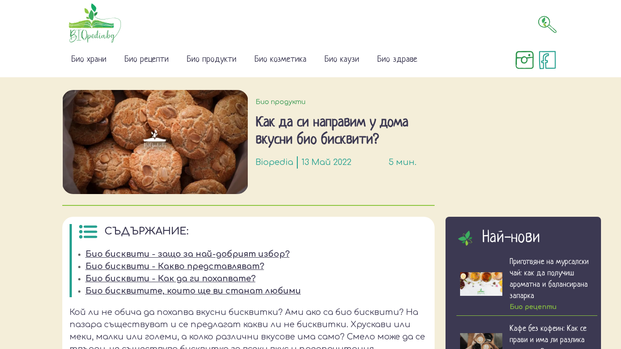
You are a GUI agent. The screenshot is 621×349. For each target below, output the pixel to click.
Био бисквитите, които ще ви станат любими (193, 290)
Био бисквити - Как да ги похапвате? (170, 278)
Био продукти (211, 60)
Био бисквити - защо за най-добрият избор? (187, 254)
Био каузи (342, 60)
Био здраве (397, 60)
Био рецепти (147, 60)
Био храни (88, 60)
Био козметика (280, 60)
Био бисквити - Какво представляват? (174, 266)
